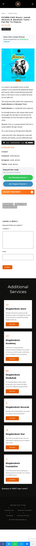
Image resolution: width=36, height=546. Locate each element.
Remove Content (25, 510)
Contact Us (9, 510)
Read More (12, 324)
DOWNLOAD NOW (8, 147)
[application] (18, 143)
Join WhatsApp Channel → (18, 177)
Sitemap (9, 515)
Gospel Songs (6, 29)
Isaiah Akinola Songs (10, 207)
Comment (6, 228)
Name (4, 251)
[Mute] (26, 143)
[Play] (4, 143)
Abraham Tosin (8, 204)
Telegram (6, 41)
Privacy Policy (23, 515)
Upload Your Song (18, 505)
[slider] (31, 142)
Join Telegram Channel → (18, 184)
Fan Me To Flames (21, 204)
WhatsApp (23, 39)
